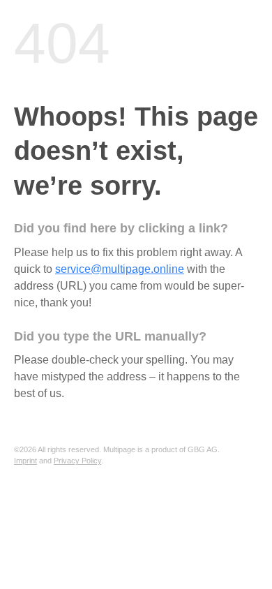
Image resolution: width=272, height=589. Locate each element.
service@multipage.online (119, 269)
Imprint (25, 460)
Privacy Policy (77, 460)
